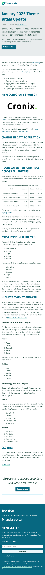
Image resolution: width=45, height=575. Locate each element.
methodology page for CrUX (17, 317)
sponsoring (36, 62)
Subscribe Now (8, 46)
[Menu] (42, 3)
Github (21, 131)
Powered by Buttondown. (9, 556)
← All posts (6, 464)
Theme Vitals (11, 3)
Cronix (4, 119)
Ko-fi (27, 131)
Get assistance (22, 489)
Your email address (9, 541)
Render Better (31, 515)
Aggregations (6, 212)
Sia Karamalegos (22, 24)
